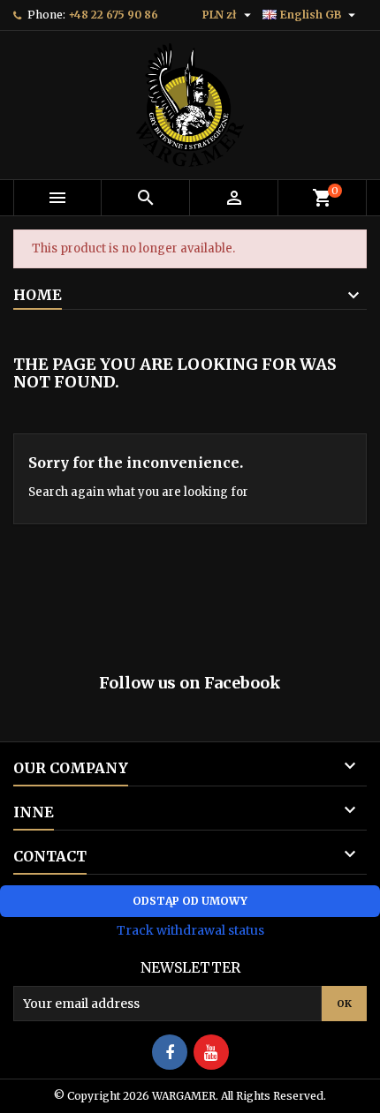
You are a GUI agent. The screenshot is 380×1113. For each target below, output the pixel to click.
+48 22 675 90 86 (113, 14)
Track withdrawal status (190, 930)
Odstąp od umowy (190, 900)
